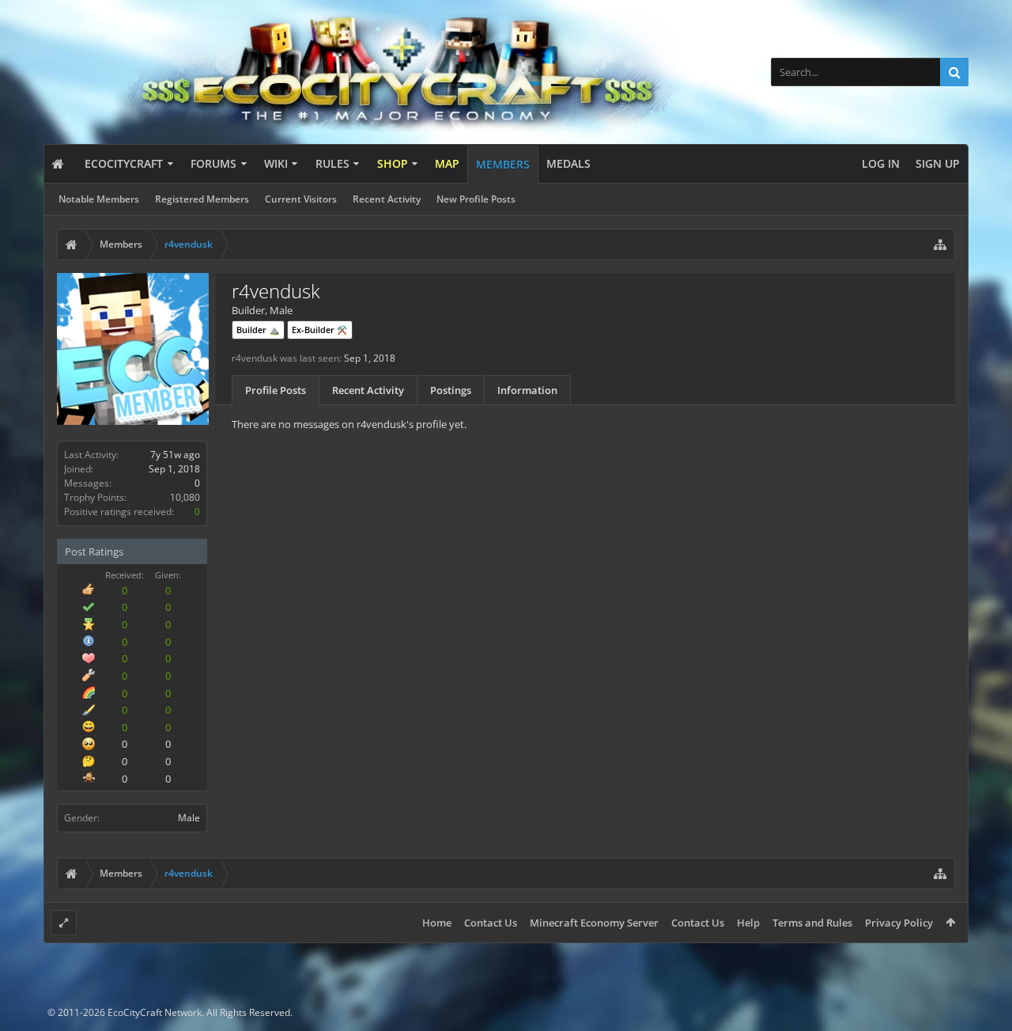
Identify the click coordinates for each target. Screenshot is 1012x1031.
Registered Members (202, 199)
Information (527, 390)
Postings (450, 390)
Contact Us (490, 922)
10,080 (185, 497)
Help (748, 922)
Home (436, 922)
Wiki (276, 163)
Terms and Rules (812, 922)
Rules (332, 163)
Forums (213, 163)
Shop (392, 163)
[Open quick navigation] (940, 244)
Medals (568, 163)
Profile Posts (275, 390)
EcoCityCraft (124, 163)
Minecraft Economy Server (594, 922)
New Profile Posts (475, 199)
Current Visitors (301, 199)
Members (503, 164)
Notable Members (99, 199)
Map (447, 163)
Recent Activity (387, 199)
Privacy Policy (899, 922)
